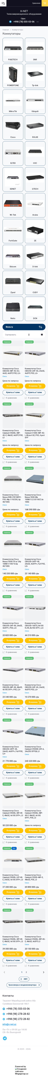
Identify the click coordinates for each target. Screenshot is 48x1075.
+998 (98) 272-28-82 (18, 1019)
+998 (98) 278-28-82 (18, 1013)
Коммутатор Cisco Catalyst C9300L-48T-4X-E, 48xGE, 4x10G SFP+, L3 (13, 813)
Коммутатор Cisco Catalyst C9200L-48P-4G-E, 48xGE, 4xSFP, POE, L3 (13, 434)
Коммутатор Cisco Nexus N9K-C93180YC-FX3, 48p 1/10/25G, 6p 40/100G (12, 498)
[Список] (42, 335)
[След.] (43, 972)
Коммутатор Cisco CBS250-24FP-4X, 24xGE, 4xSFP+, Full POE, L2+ (13, 750)
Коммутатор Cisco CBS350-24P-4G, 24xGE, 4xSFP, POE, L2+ (35, 371)
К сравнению (11, 398)
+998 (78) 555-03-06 (23, 22)
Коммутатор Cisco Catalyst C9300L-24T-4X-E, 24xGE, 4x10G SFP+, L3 (13, 877)
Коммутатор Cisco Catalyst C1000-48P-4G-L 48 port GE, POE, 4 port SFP (35, 434)
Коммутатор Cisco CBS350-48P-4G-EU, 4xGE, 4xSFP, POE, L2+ (11, 371)
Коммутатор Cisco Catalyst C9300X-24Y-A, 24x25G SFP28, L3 (34, 749)
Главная (6, 30)
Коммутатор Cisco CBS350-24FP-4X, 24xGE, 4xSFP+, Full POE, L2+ (35, 562)
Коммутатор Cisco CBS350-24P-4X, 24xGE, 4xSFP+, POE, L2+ (12, 625)
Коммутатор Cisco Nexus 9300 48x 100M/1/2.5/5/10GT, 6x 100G (34, 498)
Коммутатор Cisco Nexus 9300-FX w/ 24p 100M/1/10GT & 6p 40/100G (12, 562)
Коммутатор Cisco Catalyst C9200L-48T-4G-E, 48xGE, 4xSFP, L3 (35, 939)
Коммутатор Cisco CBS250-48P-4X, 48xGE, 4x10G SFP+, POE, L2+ (12, 687)
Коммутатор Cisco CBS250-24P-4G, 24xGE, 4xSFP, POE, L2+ (35, 687)
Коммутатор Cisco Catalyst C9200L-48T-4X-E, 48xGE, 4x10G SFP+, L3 (13, 939)
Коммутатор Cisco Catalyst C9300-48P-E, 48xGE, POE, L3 (34, 877)
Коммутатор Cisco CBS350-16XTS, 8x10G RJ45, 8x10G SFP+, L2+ (34, 625)
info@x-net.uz (9, 1024)
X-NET (24, 11)
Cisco (5, 376)
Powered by (20, 1066)
